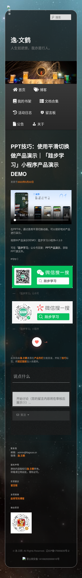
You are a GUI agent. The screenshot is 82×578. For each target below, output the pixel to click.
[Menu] (9, 7)
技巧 (64, 358)
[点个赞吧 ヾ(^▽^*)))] (37, 342)
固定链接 (22, 361)
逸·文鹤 (21, 39)
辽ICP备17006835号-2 (57, 550)
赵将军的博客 (17, 498)
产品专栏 (38, 358)
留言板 (14, 485)
